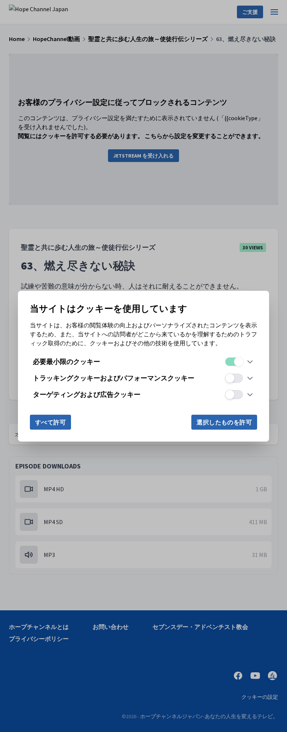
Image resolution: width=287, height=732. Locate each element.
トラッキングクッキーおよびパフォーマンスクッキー (113, 378)
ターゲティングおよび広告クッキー (87, 394)
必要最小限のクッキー (66, 361)
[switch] (234, 361)
